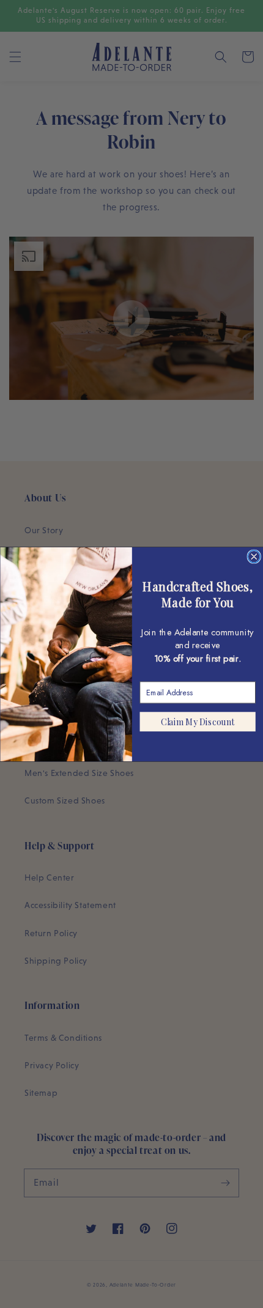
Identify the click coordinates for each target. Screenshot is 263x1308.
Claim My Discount (197, 721)
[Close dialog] (254, 556)
